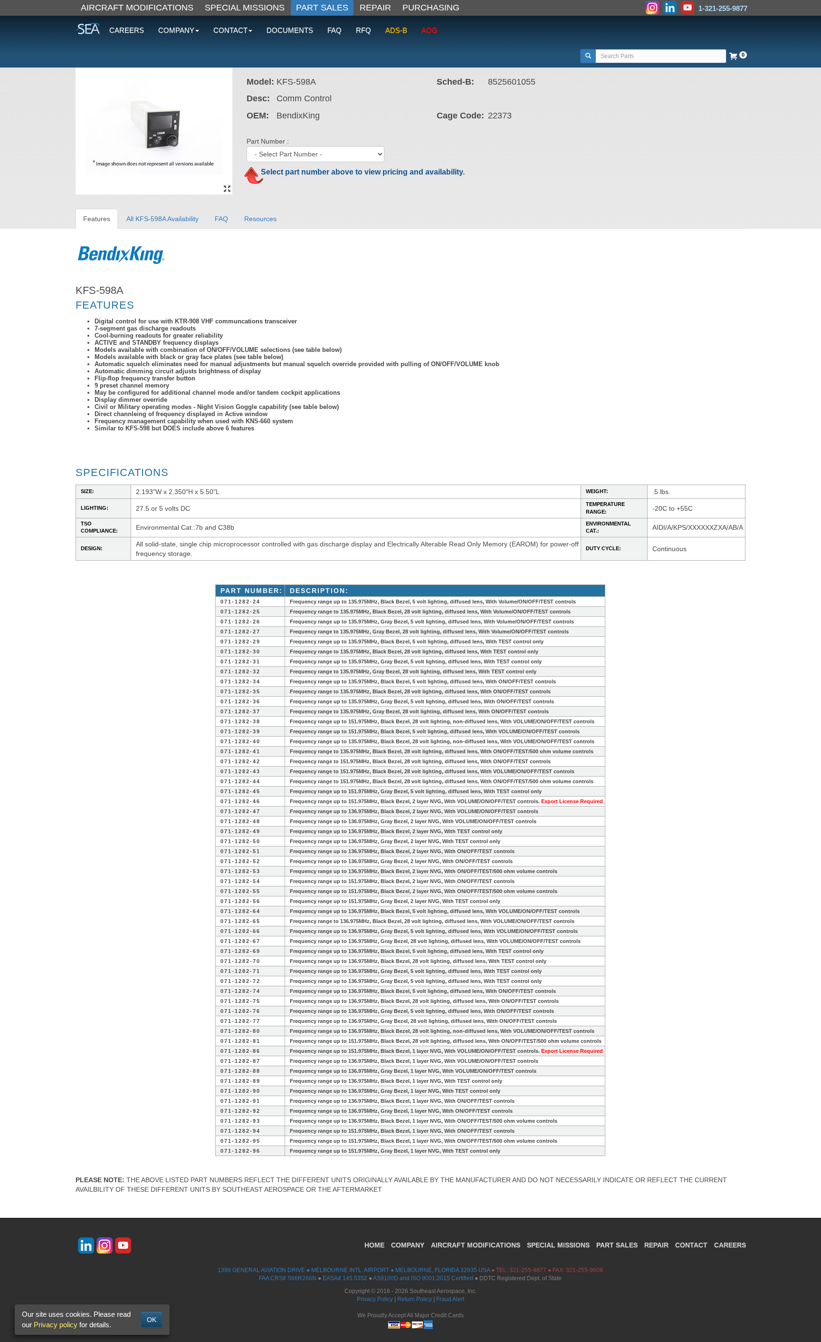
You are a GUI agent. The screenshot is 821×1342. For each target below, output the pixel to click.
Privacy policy (55, 1325)
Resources (260, 219)
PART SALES (322, 7)
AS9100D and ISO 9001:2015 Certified (423, 1278)
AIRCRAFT (475, 1245)
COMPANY (407, 1245)
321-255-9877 (527, 1270)
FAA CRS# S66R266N (287, 1278)
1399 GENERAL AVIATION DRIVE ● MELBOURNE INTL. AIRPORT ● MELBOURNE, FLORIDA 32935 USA (354, 1270)
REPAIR (375, 7)
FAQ (334, 30)
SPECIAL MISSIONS (245, 7)
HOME (374, 1245)
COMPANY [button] (176, 30)
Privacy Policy (375, 1299)
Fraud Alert (450, 1299)
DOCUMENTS (290, 30)
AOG (429, 30)
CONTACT (691, 1245)
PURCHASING (430, 7)
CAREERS (126, 30)
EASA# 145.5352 (345, 1278)
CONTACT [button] (230, 30)
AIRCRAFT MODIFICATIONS (137, 7)
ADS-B (396, 30)
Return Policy (414, 1299)
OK (151, 1319)
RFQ (363, 30)
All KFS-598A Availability (162, 219)
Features (96, 219)
